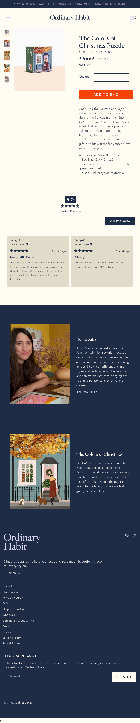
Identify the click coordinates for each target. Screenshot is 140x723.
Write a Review (123, 222)
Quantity (84, 76)
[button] (106, 58)
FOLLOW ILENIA (87, 392)
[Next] (130, 264)
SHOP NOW (12, 573)
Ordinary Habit (25, 702)
